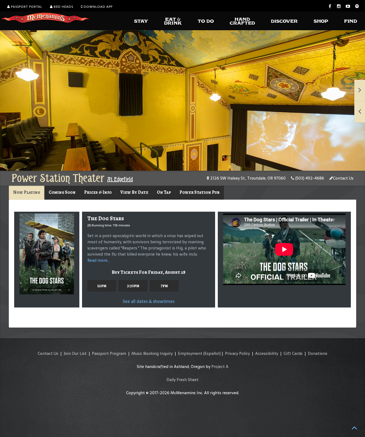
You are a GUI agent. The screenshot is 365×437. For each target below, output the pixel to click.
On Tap (164, 192)
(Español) (212, 353)
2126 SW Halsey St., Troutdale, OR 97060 (247, 178)
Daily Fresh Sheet (182, 379)
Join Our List (75, 353)
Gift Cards (293, 353)
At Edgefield (120, 179)
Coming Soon (62, 192)
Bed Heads (63, 6)
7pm (164, 286)
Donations (317, 353)
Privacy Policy (237, 353)
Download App (97, 6)
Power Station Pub (200, 192)
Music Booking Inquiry (152, 353)
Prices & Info (98, 192)
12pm (101, 286)
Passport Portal (26, 6)
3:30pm (133, 286)
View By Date (134, 192)
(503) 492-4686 (309, 178)
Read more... (98, 260)
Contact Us (343, 178)
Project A (219, 366)
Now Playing (26, 192)
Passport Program (109, 353)
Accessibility (266, 353)
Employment (190, 353)
